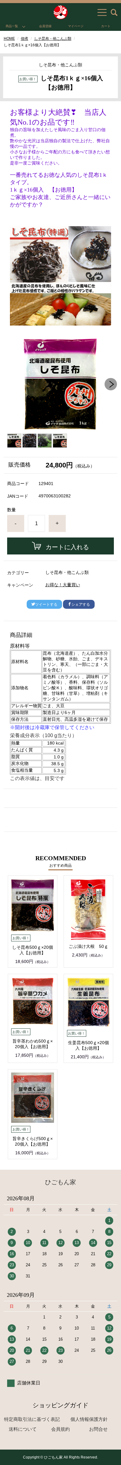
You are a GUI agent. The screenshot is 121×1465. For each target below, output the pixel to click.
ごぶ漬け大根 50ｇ (88, 946)
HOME (9, 38)
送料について (23, 1429)
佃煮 (24, 38)
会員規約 (60, 1429)
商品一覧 (12, 26)
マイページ (75, 26)
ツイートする (46, 604)
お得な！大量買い (62, 584)
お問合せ (98, 1429)
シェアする (80, 604)
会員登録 (45, 26)
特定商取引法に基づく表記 (32, 1419)
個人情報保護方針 (89, 1419)
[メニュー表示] (102, 12)
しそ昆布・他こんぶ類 (52, 38)
